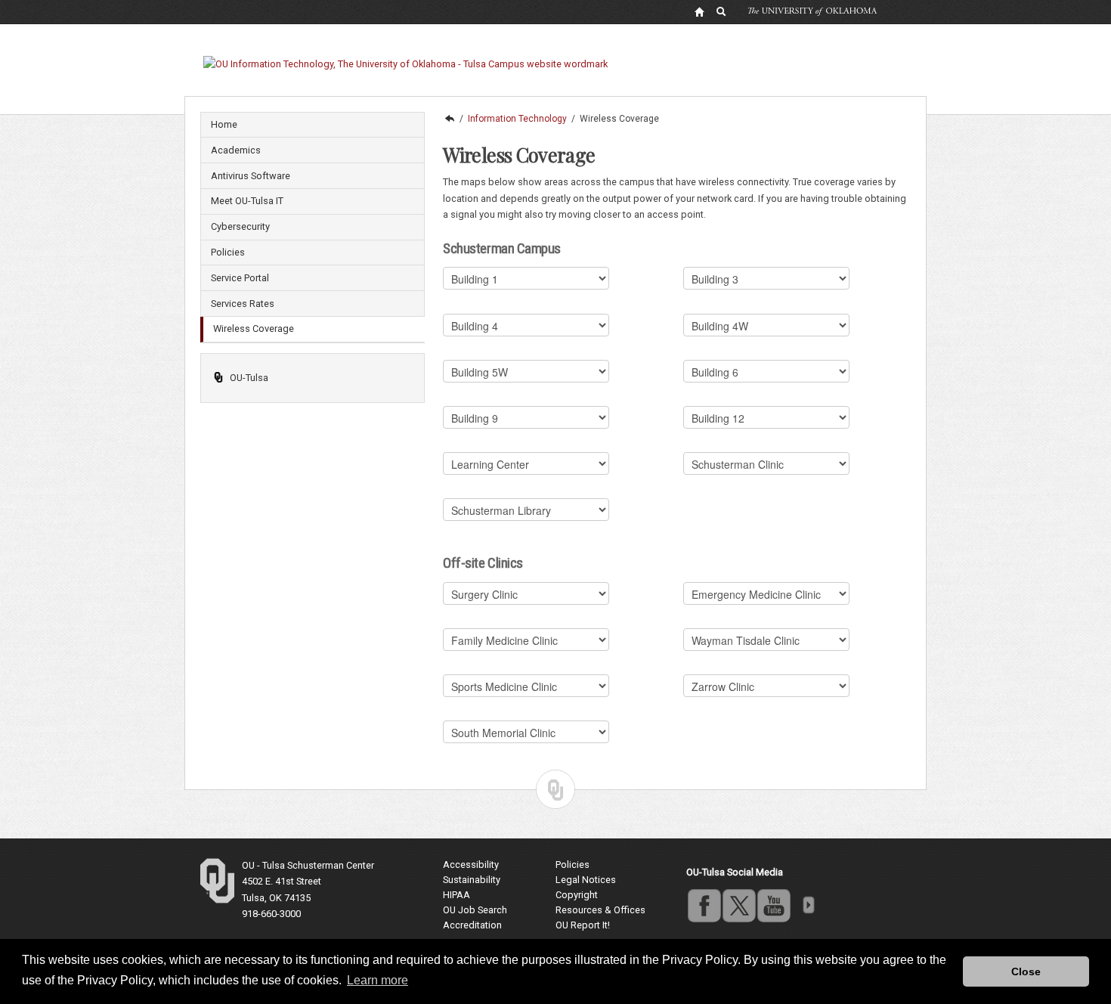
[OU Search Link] (721, 11)
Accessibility (471, 864)
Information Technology (517, 118)
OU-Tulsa (249, 377)
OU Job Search (475, 910)
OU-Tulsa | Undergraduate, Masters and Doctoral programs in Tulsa (449, 118)
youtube (773, 905)
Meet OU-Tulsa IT (247, 200)
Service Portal (240, 278)
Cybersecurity (240, 226)
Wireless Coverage (253, 328)
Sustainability (471, 879)
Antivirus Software (250, 175)
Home (224, 124)
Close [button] (1026, 971)
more (808, 905)
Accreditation (472, 925)
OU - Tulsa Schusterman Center (308, 865)
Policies (228, 252)
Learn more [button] (377, 980)
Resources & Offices (600, 910)
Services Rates (242, 303)
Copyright (577, 894)
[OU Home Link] (699, 11)
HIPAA (456, 894)
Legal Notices (586, 879)
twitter (738, 905)
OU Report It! (583, 925)
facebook (703, 905)
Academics (236, 150)
